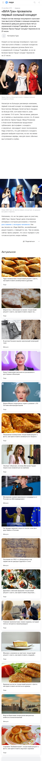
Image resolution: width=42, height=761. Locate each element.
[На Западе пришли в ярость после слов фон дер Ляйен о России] (21, 521)
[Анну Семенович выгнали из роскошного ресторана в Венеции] (21, 365)
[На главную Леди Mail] (11, 2)
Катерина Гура (13, 36)
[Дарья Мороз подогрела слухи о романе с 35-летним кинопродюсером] (21, 396)
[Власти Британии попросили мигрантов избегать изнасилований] (21, 708)
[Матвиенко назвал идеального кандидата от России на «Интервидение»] (21, 490)
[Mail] (6, 2)
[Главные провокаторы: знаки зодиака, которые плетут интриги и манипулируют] (21, 615)
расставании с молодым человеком (16, 224)
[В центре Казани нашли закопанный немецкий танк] (21, 334)
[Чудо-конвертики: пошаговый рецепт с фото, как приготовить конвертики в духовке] (21, 272)
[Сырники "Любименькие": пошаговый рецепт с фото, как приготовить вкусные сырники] (21, 740)
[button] (21, 77)
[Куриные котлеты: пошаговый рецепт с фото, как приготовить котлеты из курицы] (21, 677)
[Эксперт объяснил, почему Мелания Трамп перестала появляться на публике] (21, 459)
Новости (17, 8)
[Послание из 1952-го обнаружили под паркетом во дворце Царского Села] (21, 552)
